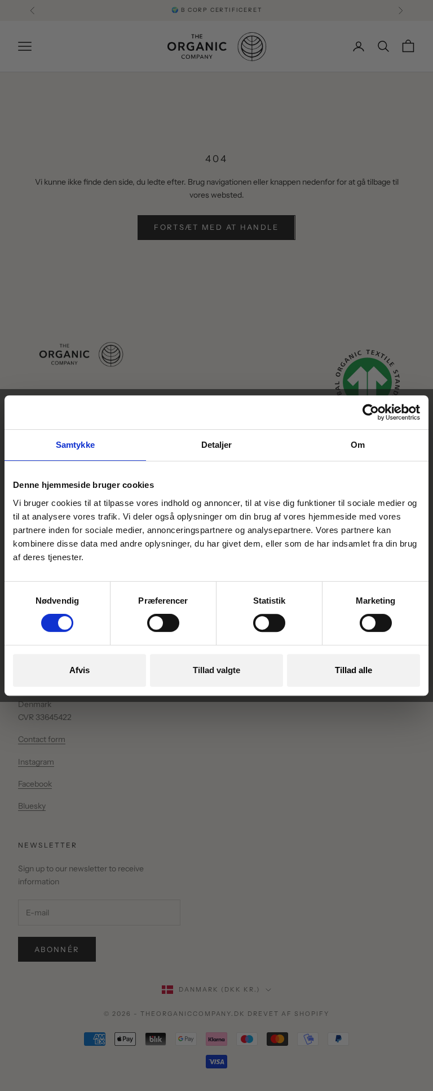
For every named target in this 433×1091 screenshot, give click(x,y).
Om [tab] (358, 445)
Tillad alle (353, 670)
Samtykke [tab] (75, 445)
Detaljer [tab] (216, 445)
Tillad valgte (216, 670)
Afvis (79, 670)
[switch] (163, 623)
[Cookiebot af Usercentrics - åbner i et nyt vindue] (370, 412)
